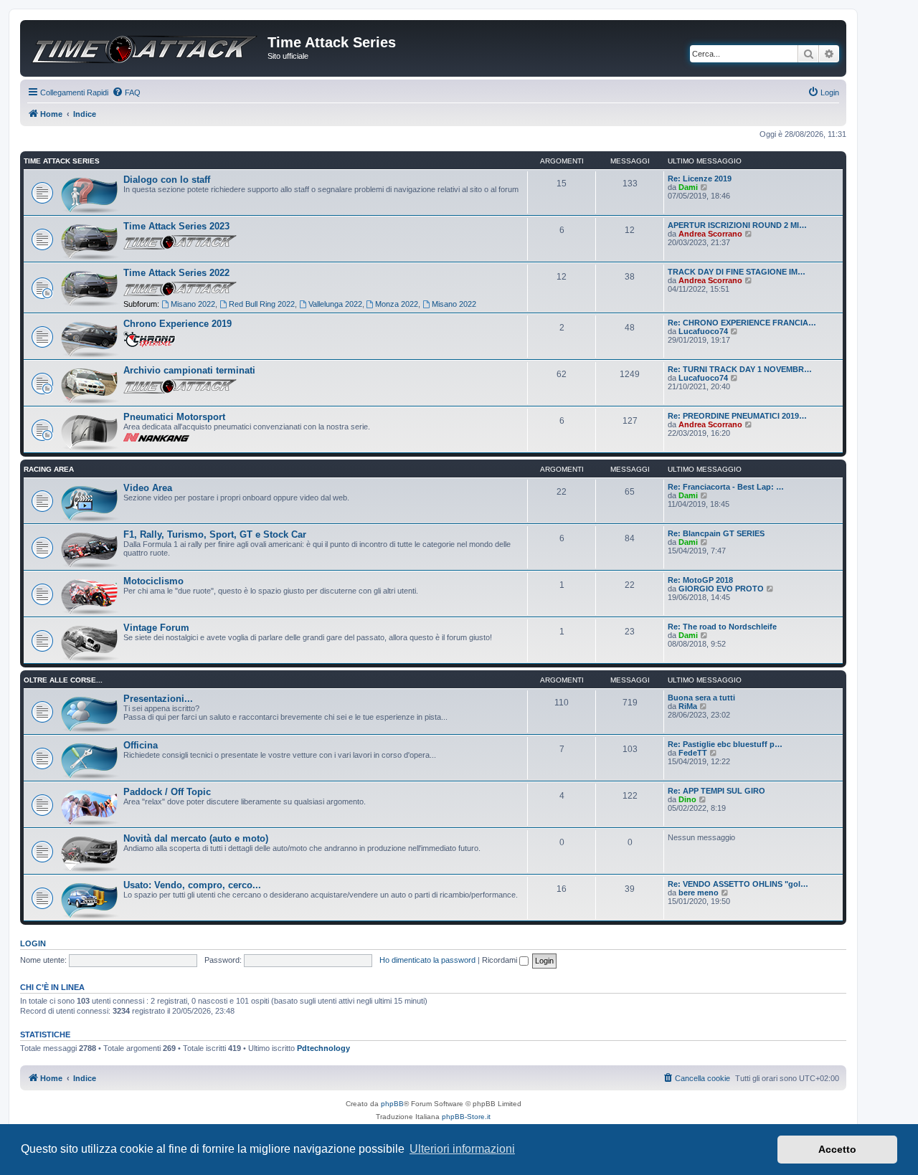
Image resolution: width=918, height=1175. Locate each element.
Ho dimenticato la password (427, 960)
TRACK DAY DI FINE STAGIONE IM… (736, 271)
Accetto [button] (837, 1149)
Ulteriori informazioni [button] (462, 1149)
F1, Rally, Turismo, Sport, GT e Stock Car (214, 534)
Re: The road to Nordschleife (722, 626)
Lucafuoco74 (703, 331)
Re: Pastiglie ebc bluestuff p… (725, 744)
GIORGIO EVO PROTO (721, 588)
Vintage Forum (156, 627)
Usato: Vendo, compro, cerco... (192, 885)
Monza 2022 (396, 304)
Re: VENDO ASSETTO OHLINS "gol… (738, 884)
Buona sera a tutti (701, 697)
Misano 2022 (193, 304)
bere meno (698, 892)
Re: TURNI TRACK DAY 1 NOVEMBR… (740, 369)
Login (33, 943)
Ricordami (500, 960)
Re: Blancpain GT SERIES (716, 533)
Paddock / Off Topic (167, 791)
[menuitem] (126, 92)
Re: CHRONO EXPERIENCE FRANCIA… (742, 322)
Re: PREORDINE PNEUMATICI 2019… (737, 416)
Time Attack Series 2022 (176, 272)
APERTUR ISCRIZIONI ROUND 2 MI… (737, 225)
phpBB (392, 1104)
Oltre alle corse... (63, 680)
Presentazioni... (158, 698)
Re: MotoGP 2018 (700, 580)
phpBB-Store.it (466, 1117)
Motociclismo (153, 581)
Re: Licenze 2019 (700, 178)
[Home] (146, 44)
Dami (688, 187)
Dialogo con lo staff (166, 179)
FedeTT (692, 752)
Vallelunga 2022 (335, 304)
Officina (140, 745)
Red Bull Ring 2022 (262, 304)
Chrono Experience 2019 (177, 323)
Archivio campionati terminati (189, 370)
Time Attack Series (62, 161)
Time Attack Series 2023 (176, 226)
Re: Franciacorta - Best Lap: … (726, 486)
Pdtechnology (323, 1048)
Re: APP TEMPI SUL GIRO (716, 790)
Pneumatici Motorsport (174, 417)
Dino (687, 799)
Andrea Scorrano (710, 233)
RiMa (687, 706)
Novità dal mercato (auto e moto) (195, 838)
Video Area (147, 487)
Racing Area (49, 469)
